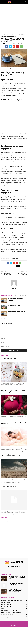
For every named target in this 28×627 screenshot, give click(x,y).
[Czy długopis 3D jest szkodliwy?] (4, 313)
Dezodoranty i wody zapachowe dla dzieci (11, 600)
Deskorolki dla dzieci (6, 606)
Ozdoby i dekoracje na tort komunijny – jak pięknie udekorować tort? (16, 591)
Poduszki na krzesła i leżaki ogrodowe (11, 613)
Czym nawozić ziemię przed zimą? (10, 455)
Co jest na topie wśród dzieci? (9, 359)
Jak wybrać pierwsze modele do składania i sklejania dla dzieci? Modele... (17, 578)
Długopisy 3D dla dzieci (12, 36)
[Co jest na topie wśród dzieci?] (14, 372)
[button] (26, 2)
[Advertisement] (14, 18)
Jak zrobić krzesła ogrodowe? (22, 274)
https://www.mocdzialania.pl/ (14, 254)
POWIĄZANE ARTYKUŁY (7, 295)
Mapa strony (14, 623)
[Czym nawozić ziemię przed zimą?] (14, 468)
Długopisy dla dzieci (4, 36)
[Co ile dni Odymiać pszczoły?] (14, 500)
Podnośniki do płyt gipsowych (8, 617)
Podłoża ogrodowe (5, 602)
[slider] (5, 258)
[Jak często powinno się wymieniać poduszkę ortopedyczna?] (14, 436)
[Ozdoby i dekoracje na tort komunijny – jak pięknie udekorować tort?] (4, 591)
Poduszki (3, 608)
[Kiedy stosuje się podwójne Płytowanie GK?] (4, 585)
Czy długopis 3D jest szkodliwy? (16, 312)
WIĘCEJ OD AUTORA (20, 295)
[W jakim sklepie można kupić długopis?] (4, 300)
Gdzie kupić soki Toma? (14, 305)
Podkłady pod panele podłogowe (9, 610)
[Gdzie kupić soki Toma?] (4, 307)
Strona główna (3, 34)
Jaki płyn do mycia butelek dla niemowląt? (7, 274)
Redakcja (5, 43)
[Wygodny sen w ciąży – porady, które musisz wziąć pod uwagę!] (14, 405)
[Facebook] (14, 569)
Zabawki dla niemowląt (7, 615)
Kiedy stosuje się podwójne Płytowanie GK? (16, 584)
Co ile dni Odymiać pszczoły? (9, 486)
